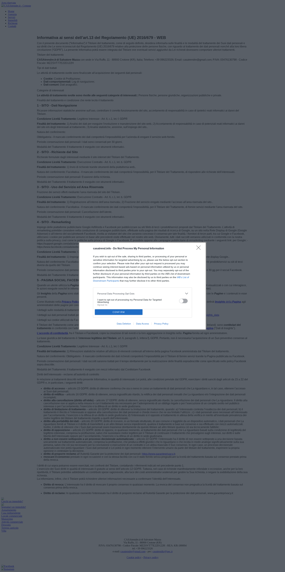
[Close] (199, 249)
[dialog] (142, 286)
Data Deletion (124, 323)
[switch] (183, 301)
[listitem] (142, 293)
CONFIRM (119, 312)
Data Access (142, 323)
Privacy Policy (161, 323)
